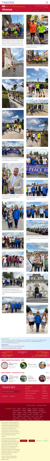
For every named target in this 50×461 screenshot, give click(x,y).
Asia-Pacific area (17, 410)
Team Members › (36, 10)
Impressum (46, 440)
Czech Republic (16, 418)
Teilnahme (27, 388)
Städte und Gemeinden (30, 393)
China (14, 416)
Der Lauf (44, 388)
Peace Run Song (29, 395)
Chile (41, 414)
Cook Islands (26, 416)
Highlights (44, 391)
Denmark (23, 418)
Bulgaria (19, 414)
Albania (19, 408)
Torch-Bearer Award (29, 398)
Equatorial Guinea (37, 418)
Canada (30, 414)
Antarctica (35, 408)
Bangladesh (41, 410)
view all (47, 360)
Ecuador (29, 418)
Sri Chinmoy (45, 393)
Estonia (14, 419)
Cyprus (41, 416)
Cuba (37, 416)
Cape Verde (36, 414)
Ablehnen (32, 440)
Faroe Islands (37, 419)
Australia (24, 410)
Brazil (14, 414)
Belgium (20, 412)
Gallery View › (44, 10)
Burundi (25, 414)
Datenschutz (39, 440)
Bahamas (35, 410)
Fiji (42, 419)
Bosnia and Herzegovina (34, 412)
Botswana (43, 412)
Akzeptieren (23, 440)
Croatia (32, 416)
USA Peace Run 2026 (41, 405)
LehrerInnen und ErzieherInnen (32, 391)
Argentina (41, 408)
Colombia (19, 416)
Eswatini (20, 419)
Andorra (24, 408)
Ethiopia (25, 419)
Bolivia (25, 412)
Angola (29, 408)
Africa (14, 408)
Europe (30, 419)
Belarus (15, 412)
